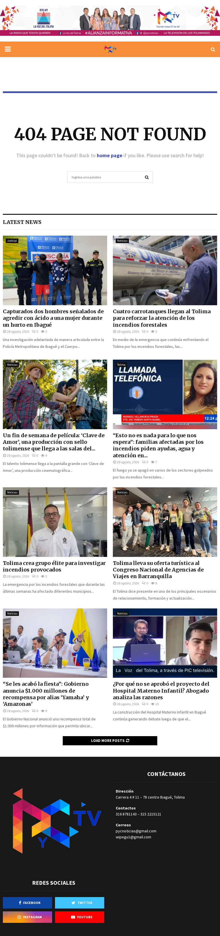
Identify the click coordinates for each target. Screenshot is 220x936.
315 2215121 (150, 814)
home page (109, 155)
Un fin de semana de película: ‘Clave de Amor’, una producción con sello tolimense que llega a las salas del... (54, 442)
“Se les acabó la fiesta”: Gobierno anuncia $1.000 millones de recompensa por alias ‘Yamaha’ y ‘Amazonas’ (46, 694)
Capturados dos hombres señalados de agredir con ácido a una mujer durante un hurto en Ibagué (53, 318)
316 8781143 (126, 814)
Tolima (121, 364)
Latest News (22, 222)
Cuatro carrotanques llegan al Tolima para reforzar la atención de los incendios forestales (162, 318)
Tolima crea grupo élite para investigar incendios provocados (54, 566)
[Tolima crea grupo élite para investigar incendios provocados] (55, 522)
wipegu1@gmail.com (133, 837)
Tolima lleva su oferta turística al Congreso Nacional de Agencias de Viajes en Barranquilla (158, 570)
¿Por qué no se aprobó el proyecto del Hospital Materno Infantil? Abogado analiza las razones (161, 691)
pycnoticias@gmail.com (136, 830)
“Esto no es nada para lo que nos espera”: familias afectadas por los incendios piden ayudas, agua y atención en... (158, 445)
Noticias (122, 241)
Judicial (12, 241)
